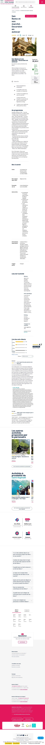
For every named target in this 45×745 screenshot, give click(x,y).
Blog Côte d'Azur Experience (17, 677)
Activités (13, 10)
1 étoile (13, 352)
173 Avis (20, 35)
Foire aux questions (15, 656)
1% (26, 350)
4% (26, 347)
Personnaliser (24, 743)
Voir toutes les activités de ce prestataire (21, 466)
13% (26, 344)
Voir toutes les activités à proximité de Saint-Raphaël (22, 508)
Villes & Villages (16, 610)
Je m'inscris (22, 642)
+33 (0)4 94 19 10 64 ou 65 (23, 698)
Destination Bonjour (20, 740)
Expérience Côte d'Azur (16, 675)
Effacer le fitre (15, 354)
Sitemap (27, 740)
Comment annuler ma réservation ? (18, 654)
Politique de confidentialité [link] (34, 743)
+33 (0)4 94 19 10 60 (16, 686)
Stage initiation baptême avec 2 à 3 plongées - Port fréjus (20, 497)
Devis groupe (28, 719)
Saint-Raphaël (17, 10)
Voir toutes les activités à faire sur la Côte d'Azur (22, 714)
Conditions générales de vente (22, 737)
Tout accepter (8, 743)
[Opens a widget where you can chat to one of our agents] (40, 738)
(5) (16, 495)
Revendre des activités (16, 667)
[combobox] (25, 2)
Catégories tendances (26, 610)
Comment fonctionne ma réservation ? (19, 653)
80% (26, 341)
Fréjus (19, 495)
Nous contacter (36, 82)
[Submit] (17, 2)
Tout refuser (16, 743)
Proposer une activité (16, 665)
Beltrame (25, 332)
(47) (16, 455)
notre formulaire (23, 689)
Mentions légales (28, 739)
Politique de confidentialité (18, 739)
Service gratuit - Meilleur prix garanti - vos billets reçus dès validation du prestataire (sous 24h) (36, 69)
